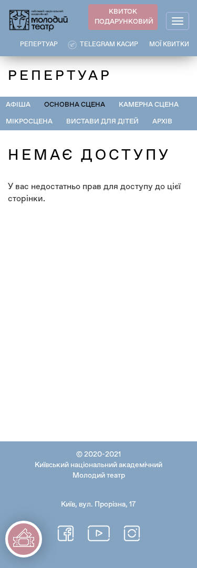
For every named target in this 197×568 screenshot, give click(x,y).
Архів (162, 121)
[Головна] (39, 20)
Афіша (18, 104)
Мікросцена (29, 121)
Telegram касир (109, 45)
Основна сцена (74, 104)
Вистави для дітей (102, 121)
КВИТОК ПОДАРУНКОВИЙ (124, 16)
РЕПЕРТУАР (39, 45)
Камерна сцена (149, 104)
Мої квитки (169, 45)
